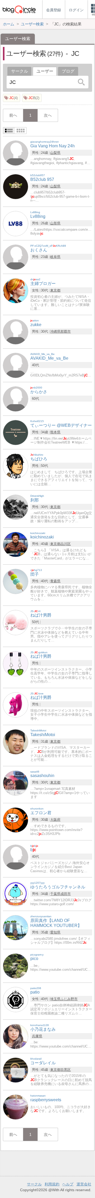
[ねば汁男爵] (15, 622)
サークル (19, 71)
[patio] (15, 999)
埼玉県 (55, 999)
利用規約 (52, 1184)
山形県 (55, 223)
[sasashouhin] (15, 782)
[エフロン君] (15, 820)
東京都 (55, 290)
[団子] (15, 581)
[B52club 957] (15, 186)
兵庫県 (37, 1036)
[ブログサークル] (19, 9)
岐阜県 (55, 257)
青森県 (55, 581)
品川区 (65, 544)
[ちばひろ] (15, 465)
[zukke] (15, 331)
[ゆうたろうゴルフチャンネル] (15, 894)
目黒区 (65, 1070)
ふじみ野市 (69, 999)
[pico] (15, 965)
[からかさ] (15, 398)
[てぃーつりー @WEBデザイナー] (15, 432)
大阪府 (55, 820)
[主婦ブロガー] (15, 290)
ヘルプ (67, 1184)
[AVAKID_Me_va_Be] (15, 365)
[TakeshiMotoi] (15, 741)
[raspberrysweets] (15, 1107)
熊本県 (55, 432)
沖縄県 (55, 331)
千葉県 (55, 894)
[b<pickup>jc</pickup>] (15, 857)
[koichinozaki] (15, 544)
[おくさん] (15, 257)
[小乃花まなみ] (15, 1036)
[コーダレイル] (15, 1069)
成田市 (65, 894)
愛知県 (55, 932)
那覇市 (65, 331)
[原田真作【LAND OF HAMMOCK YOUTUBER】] (15, 927)
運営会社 (84, 1184)
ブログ (68, 71)
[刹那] (15, 507)
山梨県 (55, 153)
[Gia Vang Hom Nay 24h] (15, 152)
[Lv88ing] (15, 223)
